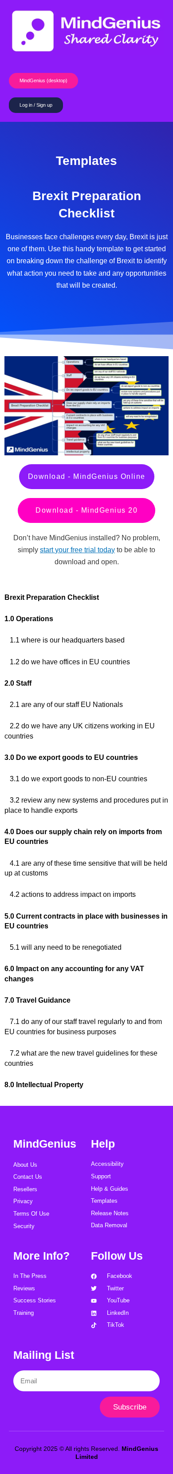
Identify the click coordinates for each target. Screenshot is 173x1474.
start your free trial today (77, 550)
